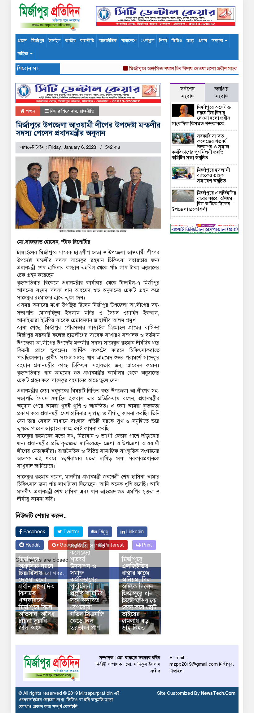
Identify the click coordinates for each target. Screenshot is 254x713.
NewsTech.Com (218, 693)
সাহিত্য (23, 53)
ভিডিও (177, 40)
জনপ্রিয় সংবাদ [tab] (221, 93)
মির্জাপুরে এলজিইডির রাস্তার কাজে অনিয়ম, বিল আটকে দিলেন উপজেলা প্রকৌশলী (138, 580)
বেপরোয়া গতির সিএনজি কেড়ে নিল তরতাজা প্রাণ (87, 617)
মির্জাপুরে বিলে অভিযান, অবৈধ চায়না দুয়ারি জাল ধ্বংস (37, 617)
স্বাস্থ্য (190, 40)
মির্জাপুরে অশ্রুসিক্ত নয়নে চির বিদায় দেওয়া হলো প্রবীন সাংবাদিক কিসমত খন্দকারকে (37, 580)
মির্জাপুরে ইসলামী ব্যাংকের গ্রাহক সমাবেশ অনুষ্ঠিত (213, 175)
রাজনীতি (87, 40)
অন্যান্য (218, 40)
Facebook (33, 532)
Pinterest (113, 545)
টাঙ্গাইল (54, 40)
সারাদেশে (128, 40)
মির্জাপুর (37, 40)
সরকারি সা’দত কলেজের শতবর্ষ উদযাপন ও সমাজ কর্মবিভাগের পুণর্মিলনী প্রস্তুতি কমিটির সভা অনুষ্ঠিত (200, 147)
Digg (102, 532)
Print (146, 545)
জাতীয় (70, 40)
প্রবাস (203, 40)
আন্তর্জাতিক (108, 40)
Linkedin (134, 532)
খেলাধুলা (147, 40)
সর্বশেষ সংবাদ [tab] (187, 93)
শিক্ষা (163, 40)
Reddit (32, 545)
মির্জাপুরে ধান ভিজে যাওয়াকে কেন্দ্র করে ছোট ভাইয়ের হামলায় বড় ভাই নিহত (139, 611)
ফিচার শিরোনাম (63, 111)
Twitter (70, 532)
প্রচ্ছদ (22, 40)
